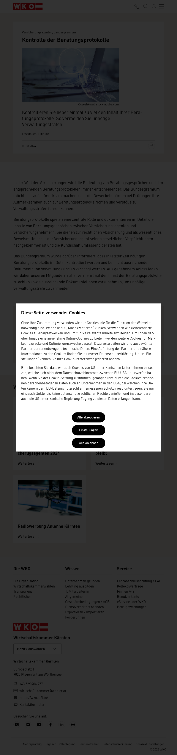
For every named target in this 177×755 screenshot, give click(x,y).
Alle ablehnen (88, 443)
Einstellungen (88, 430)
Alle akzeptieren (88, 417)
